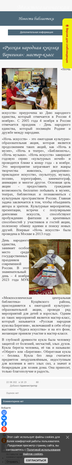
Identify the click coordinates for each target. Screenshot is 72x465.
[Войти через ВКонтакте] (4, 418)
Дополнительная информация (36, 32)
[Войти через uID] (4, 412)
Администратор (28, 385)
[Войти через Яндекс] (4, 429)
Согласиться (36, 460)
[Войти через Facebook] (4, 423)
